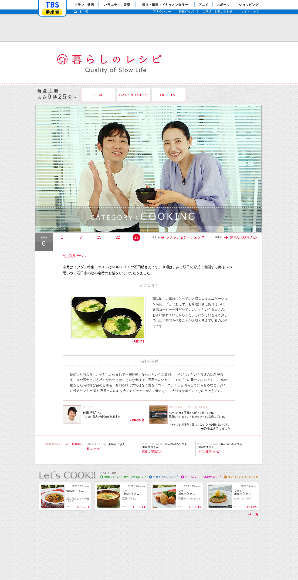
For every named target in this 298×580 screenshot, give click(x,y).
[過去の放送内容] (133, 95)
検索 (85, 12)
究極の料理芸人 (152, 451)
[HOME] (98, 95)
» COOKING (74, 444)
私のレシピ (94, 448)
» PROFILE (137, 420)
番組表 (52, 12)
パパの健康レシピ (208, 451)
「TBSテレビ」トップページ (52, 5)
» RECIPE (138, 341)
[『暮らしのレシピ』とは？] (169, 95)
